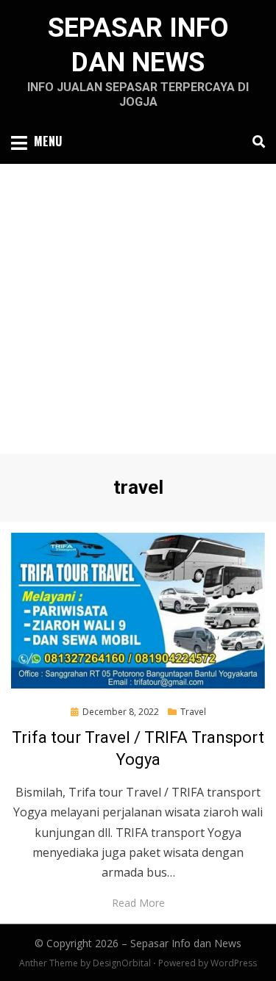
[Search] (255, 142)
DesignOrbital (122, 963)
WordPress (233, 963)
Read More (138, 903)
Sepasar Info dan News (185, 943)
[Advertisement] (138, 309)
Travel (193, 711)
